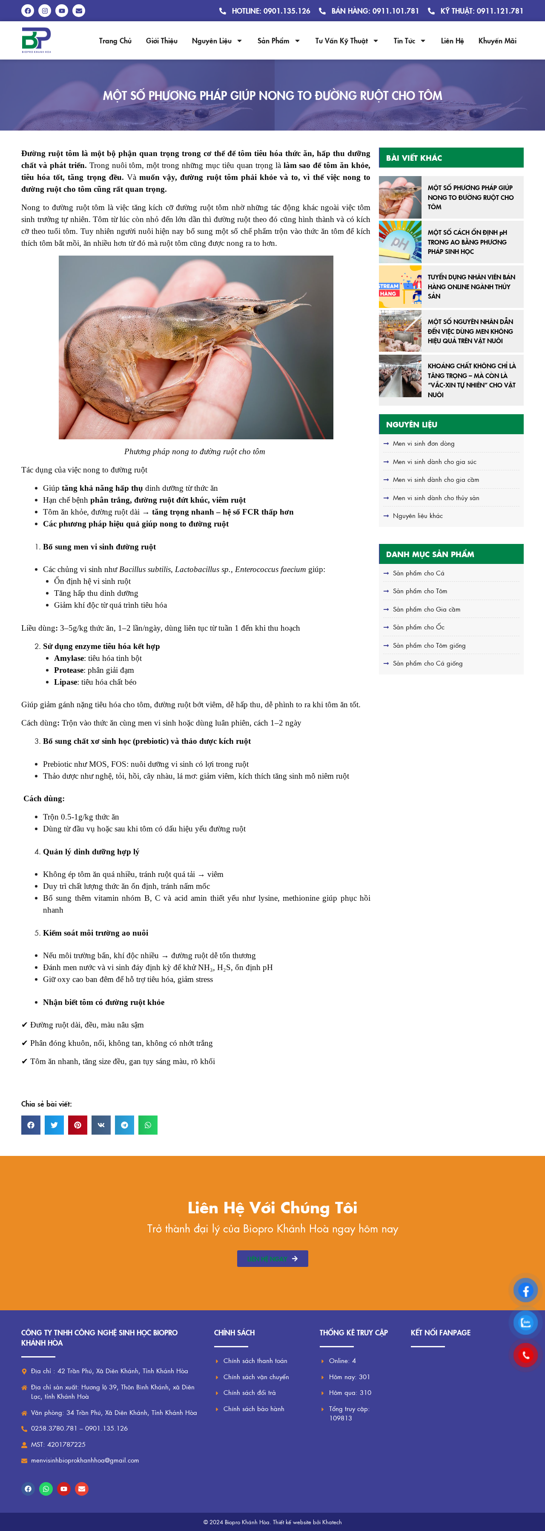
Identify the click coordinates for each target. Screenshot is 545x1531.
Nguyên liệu (212, 40)
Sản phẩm (274, 40)
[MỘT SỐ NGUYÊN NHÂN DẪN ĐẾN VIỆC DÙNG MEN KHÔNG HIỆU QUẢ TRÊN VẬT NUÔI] (400, 331)
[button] (30, 1125)
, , (212, 569)
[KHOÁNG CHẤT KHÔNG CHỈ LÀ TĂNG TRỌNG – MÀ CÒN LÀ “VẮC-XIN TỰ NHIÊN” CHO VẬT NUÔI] (400, 376)
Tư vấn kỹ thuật (342, 40)
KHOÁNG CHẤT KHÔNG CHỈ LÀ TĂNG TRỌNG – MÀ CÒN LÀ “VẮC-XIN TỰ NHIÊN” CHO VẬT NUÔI (472, 380)
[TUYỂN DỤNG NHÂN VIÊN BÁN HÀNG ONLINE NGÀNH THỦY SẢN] (400, 286)
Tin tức (404, 40)
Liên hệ (452, 40)
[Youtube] (64, 1489)
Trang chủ (115, 40)
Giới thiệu (162, 40)
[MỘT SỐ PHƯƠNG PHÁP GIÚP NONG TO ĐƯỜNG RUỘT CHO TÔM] (400, 197)
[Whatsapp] (46, 1489)
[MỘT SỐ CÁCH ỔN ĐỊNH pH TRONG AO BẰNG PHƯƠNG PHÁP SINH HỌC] (400, 242)
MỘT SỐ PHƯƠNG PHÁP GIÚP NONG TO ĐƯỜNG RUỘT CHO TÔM (471, 197)
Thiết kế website (292, 1522)
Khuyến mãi (497, 40)
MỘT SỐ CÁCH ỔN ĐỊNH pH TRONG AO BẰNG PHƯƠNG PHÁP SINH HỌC (467, 242)
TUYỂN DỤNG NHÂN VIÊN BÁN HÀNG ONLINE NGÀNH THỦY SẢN (471, 286)
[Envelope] (82, 1489)
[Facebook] (28, 1489)
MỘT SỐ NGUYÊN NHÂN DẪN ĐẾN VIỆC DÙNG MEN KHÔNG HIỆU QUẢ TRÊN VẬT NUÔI (470, 331)
